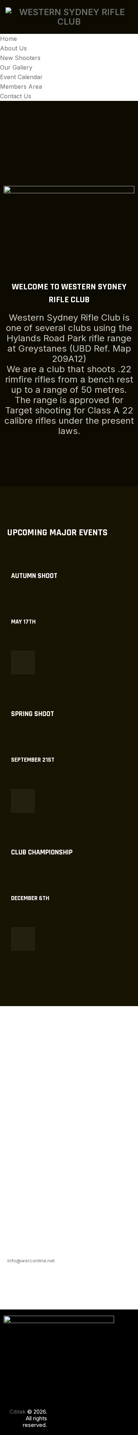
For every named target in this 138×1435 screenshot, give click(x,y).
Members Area (21, 86)
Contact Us (15, 96)
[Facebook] (57, 1413)
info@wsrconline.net (31, 1260)
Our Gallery (16, 67)
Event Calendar (21, 77)
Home (8, 38)
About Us (13, 48)
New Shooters (20, 57)
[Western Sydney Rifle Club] (69, 17)
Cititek (18, 1411)
